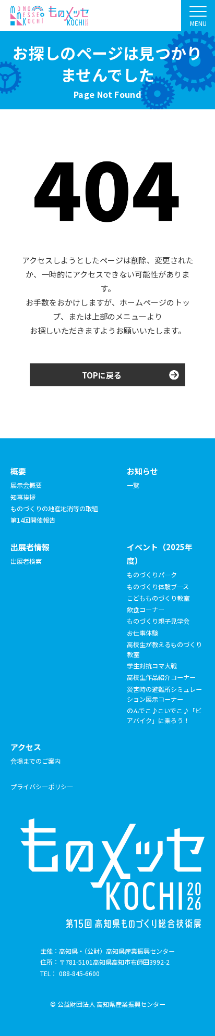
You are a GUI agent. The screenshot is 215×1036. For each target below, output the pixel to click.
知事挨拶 (22, 496)
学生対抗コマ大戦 (152, 665)
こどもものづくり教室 (158, 597)
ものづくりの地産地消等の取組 (54, 508)
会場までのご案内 (35, 760)
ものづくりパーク (152, 574)
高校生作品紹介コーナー (161, 677)
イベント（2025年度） (160, 553)
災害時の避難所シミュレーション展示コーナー (164, 694)
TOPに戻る (102, 375)
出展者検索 (26, 561)
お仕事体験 (142, 632)
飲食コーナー (145, 609)
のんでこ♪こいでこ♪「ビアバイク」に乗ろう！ (164, 715)
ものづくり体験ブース (158, 586)
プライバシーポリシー (41, 786)
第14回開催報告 (32, 519)
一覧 (133, 485)
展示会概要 (26, 485)
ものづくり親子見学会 (158, 620)
